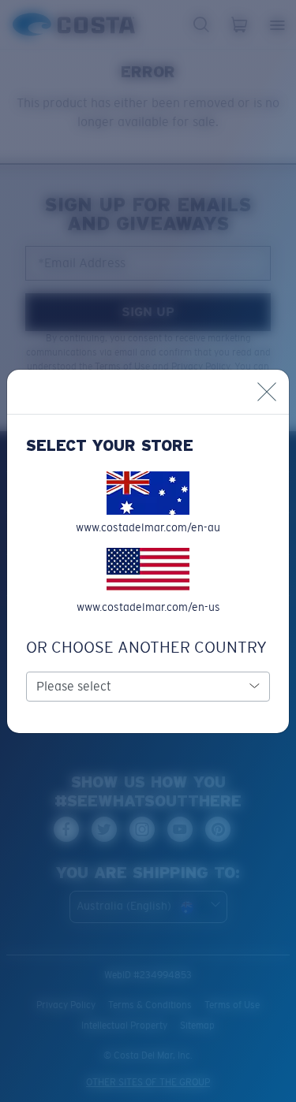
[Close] (267, 392)
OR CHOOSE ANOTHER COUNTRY (146, 647)
